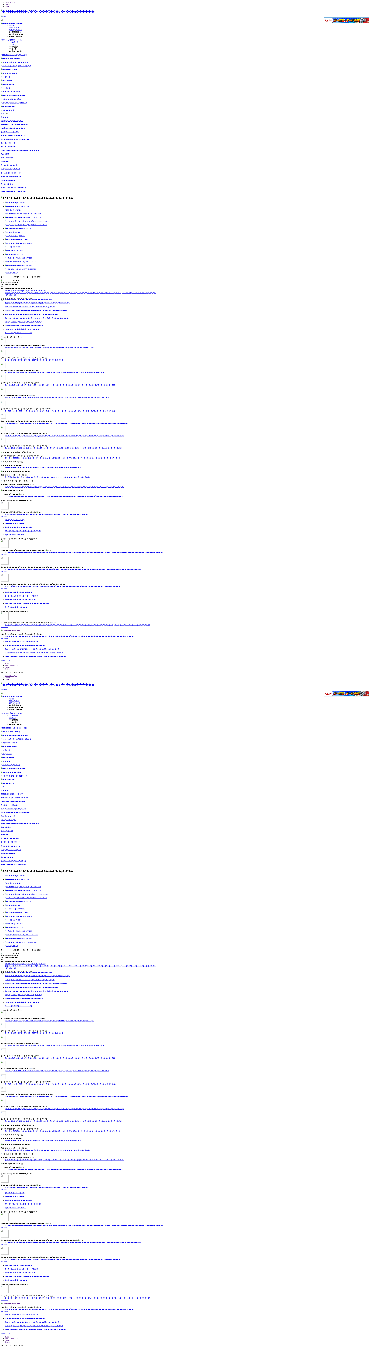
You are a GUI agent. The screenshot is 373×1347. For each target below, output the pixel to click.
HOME (3, 113)
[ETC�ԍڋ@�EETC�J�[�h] (13, 210)
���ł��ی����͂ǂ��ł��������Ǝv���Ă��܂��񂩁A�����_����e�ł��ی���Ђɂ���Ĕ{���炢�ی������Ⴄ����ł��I (61, 411)
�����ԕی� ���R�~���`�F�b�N (21, 596)
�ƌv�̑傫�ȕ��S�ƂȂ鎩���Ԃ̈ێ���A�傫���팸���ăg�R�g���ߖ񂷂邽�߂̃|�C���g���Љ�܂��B (46, 514)
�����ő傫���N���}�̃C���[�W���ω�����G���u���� (34, 360)
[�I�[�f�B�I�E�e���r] (17, 206)
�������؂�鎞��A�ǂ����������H (23, 531)
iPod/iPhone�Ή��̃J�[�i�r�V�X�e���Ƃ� (22, 329)
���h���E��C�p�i (10, 169)
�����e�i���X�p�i (11, 176)
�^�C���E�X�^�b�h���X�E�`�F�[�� (20, 150)
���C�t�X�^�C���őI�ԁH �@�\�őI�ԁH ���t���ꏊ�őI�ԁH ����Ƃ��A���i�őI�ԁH (43, 467)
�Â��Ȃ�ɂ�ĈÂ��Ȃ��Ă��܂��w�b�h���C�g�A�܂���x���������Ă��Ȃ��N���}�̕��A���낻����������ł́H (60, 385)
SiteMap (7, 4)
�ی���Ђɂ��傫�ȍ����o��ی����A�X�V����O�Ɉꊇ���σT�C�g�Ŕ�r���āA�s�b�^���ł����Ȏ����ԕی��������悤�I (63, 448)
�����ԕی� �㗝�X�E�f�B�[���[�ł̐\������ (27, 603)
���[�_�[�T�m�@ (10, 132)
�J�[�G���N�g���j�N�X (13, 135)
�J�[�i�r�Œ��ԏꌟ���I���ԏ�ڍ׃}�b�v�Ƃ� (24, 325)
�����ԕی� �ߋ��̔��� (16, 607)
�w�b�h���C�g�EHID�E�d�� (15, 139)
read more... (4, 516)
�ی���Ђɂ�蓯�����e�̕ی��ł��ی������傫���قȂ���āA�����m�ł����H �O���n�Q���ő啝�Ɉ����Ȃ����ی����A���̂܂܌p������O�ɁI (73, 569)
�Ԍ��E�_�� (7, 184)
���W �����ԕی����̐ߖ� (13, 188)
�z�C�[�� (6, 154)
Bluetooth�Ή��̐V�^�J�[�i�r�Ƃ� (18, 333)
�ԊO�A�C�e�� (8, 146)
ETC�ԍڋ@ (12, 45)
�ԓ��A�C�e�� (8, 143)
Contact (7, 6)
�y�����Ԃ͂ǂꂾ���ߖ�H (15, 534)
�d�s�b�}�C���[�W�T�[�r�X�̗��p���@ (25, 645)
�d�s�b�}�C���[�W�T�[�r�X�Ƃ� (21, 641)
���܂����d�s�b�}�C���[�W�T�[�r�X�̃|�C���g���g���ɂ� (35, 656)
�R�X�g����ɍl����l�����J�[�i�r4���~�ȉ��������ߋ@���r (37, 318)
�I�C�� (5, 161)
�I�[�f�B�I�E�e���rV (12, 121)
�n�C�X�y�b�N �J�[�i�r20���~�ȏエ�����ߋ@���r (29, 307)
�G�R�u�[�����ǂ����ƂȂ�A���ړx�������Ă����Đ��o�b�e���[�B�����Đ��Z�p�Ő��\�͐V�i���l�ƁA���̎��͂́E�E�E (64, 436)
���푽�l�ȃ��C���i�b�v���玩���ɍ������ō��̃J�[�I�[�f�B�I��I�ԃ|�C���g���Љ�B (47, 477)
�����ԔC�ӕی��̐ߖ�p (15, 523)
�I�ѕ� (11, 25)
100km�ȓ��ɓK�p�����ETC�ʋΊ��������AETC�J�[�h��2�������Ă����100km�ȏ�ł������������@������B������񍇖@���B (69, 636)
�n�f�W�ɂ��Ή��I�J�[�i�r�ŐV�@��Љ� (24, 303)
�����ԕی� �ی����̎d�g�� (18, 592)
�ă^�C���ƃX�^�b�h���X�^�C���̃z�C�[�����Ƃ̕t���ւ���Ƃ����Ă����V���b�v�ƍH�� (49, 348)
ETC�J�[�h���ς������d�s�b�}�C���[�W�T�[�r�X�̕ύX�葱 (34, 653)
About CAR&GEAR (11, 665)
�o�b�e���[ (7, 158)
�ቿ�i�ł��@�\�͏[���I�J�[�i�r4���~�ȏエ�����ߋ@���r (31, 314)
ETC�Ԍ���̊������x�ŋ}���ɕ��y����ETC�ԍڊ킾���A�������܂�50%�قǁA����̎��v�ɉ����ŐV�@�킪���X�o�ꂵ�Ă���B (64, 496)
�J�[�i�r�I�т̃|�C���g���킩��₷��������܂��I (28, 299)
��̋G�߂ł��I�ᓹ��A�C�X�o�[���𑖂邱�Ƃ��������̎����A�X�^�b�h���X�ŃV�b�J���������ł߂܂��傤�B (57, 398)
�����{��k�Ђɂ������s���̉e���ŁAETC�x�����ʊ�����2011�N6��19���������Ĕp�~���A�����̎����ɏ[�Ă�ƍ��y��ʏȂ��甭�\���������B (77, 625)
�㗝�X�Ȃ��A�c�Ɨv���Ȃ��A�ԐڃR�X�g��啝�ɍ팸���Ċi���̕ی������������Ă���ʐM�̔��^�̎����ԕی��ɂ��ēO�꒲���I (63, 586)
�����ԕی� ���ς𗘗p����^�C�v (20, 599)
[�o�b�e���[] (16, 239)
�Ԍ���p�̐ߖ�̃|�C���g (15, 520)
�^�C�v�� (14, 28)
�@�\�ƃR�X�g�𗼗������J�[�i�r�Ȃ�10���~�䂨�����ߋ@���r (36, 310)
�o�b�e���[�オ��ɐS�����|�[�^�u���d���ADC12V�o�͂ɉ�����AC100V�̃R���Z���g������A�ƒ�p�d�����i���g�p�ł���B (66, 423)
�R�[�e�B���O (8, 180)
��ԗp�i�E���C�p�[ (10, 173)
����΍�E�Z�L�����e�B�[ (13, 128)
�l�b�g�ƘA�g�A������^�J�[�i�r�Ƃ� (23, 322)
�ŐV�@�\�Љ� (15, 30)
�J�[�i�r (5, 117)
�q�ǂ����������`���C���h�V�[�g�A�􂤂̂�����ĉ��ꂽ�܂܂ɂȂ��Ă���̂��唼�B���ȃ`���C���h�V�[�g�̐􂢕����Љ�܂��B (64, 487)
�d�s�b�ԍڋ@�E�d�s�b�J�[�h (14, 124)
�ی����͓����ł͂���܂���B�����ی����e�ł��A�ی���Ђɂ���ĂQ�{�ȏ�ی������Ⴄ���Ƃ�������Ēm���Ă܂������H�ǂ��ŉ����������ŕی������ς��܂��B (84, 552)
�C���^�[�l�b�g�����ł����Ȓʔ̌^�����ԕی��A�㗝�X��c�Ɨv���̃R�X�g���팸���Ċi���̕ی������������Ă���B (62, 458)
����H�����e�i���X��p (18, 527)
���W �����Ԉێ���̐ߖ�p (13, 191)
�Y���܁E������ (10, 165)
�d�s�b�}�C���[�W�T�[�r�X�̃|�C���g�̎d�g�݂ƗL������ (33, 649)
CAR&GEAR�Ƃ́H (11, 2)
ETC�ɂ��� (13, 42)
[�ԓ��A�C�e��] (18, 228)
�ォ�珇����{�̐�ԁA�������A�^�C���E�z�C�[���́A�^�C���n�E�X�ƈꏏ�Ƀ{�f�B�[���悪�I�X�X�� (54, 372)
